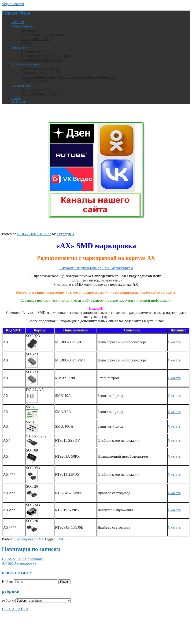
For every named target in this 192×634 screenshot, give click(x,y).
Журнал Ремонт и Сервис (41, 94)
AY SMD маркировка (19, 563)
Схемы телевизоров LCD (41, 73)
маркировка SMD (30, 539)
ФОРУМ (18, 102)
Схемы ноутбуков (35, 81)
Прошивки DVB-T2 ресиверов (45, 56)
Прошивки (20, 47)
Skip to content (13, 4)
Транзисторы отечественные (43, 35)
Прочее (26, 43)
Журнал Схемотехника (39, 89)
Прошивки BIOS (34, 51)
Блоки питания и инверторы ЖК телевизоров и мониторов (68, 77)
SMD (60, 539)
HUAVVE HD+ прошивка (23, 559)
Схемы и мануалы (25, 64)
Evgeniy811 (65, 234)
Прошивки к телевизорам (41, 60)
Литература (20, 85)
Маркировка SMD (35, 39)
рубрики (8, 600)
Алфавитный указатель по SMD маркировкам (96, 268)
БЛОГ (16, 98)
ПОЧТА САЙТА (15, 609)
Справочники (22, 26)
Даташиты (29, 30)
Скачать (174, 342)
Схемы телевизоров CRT (40, 68)
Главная (17, 22)
